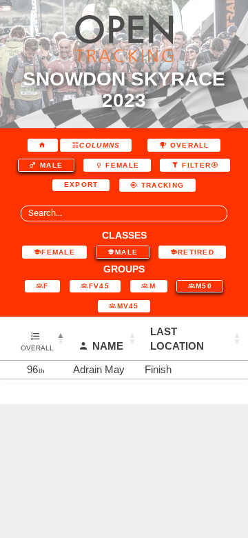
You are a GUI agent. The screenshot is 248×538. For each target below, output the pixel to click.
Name (107, 346)
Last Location (177, 339)
